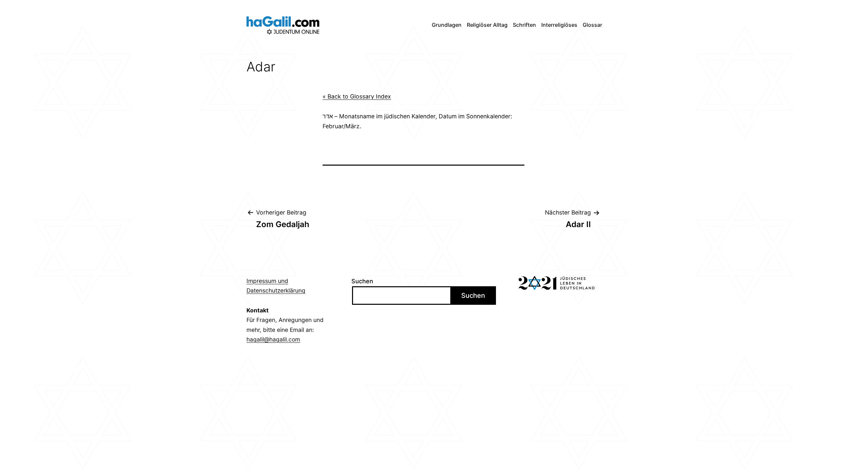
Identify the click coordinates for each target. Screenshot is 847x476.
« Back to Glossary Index (357, 96)
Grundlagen (447, 24)
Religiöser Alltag (487, 24)
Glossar (592, 24)
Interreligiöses (559, 24)
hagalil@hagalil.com (273, 339)
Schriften (524, 24)
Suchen (362, 281)
